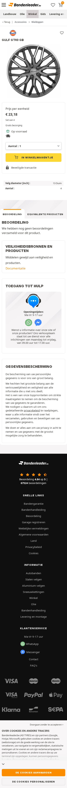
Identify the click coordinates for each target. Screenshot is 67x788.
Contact (33, 659)
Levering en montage (33, 616)
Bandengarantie (33, 503)
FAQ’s (33, 665)
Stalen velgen (33, 579)
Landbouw (9, 14)
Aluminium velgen (33, 585)
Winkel (32, 14)
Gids (43, 14)
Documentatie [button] (16, 268)
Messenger (33, 652)
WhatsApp (32, 644)
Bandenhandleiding (33, 509)
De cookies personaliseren (33, 781)
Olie (22, 14)
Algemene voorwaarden (33, 534)
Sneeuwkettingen (33, 592)
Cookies (33, 553)
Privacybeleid (33, 547)
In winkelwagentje (37, 157)
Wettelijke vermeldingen (34, 528)
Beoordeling (12, 214)
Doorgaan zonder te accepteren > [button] (46, 724)
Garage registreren (33, 522)
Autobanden (33, 573)
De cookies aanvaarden (34, 772)
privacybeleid (32, 410)
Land (34, 540)
